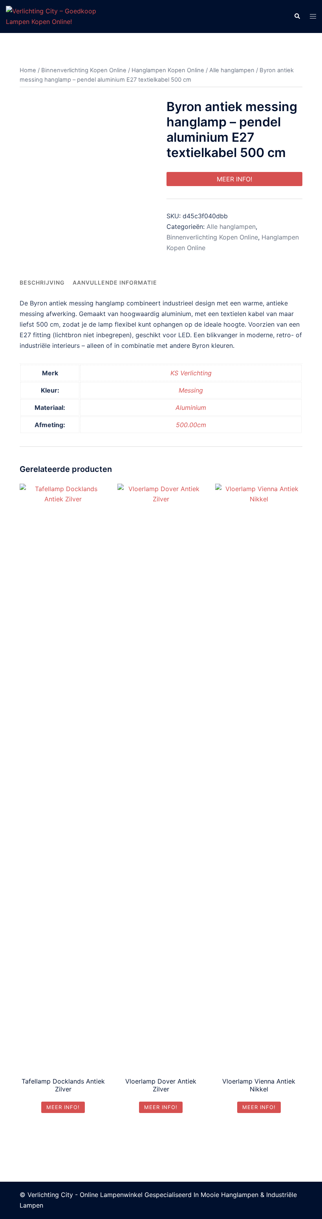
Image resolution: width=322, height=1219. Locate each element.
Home (28, 70)
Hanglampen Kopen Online (168, 70)
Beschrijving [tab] (42, 282)
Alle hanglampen (231, 70)
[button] (297, 16)
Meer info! (234, 179)
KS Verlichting (191, 373)
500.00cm (191, 425)
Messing (191, 390)
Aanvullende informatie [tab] (115, 282)
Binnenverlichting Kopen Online (83, 70)
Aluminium (191, 407)
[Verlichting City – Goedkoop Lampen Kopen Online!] (53, 16)
